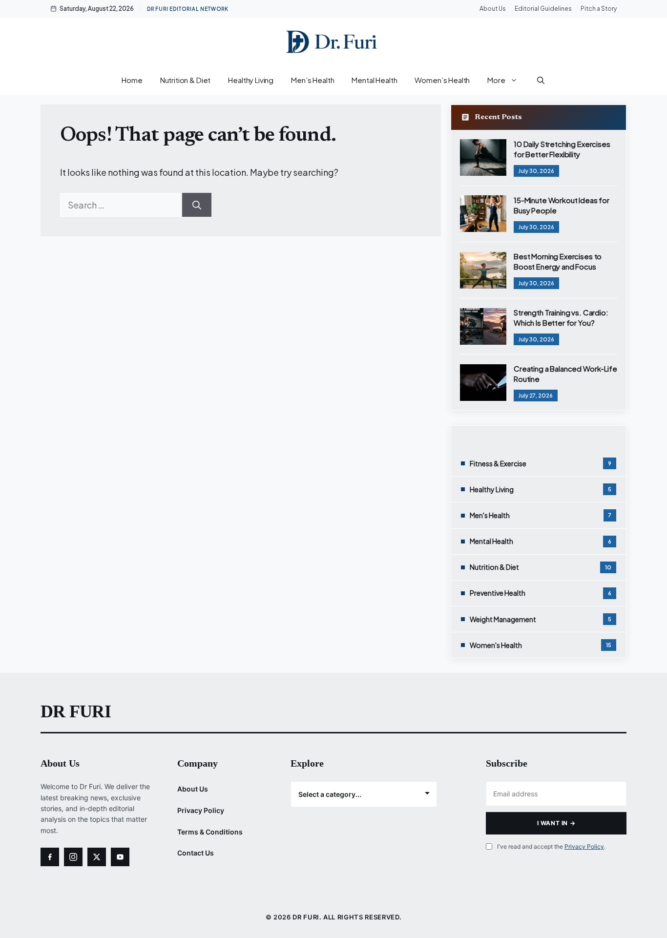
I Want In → (556, 823)
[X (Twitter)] (96, 857)
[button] (540, 80)
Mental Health (374, 79)
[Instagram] (73, 857)
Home (132, 79)
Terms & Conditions (210, 832)
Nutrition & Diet (185, 79)
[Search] (196, 205)
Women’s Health (442, 79)
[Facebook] (50, 857)
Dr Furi (76, 711)
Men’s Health (312, 79)
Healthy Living (250, 79)
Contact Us (195, 853)
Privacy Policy (200, 810)
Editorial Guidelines (543, 8)
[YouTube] (120, 857)
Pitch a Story (599, 8)
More (496, 79)
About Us (492, 8)
